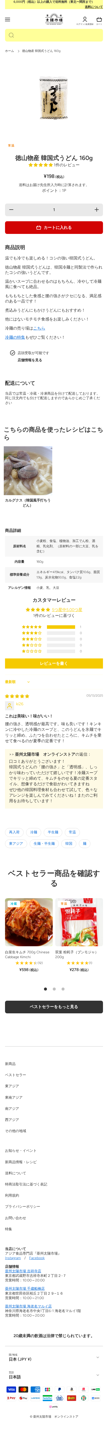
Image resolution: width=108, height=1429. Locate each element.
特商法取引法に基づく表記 (26, 1184)
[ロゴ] (54, 19)
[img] (17, 696)
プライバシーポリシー (22, 1206)
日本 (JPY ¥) (20, 1359)
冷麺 (33, 832)
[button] (99, 19)
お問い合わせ (15, 1218)
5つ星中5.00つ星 (67, 609)
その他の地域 (15, 1131)
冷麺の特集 (15, 337)
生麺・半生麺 (44, 843)
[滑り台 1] (45, 989)
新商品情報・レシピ (21, 1162)
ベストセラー (15, 1075)
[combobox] (54, 35)
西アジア (12, 1120)
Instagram (13, 1258)
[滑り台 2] (54, 989)
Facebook (37, 1258)
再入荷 (14, 832)
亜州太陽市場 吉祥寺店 (23, 1271)
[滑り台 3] (63, 989)
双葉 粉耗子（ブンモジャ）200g (76, 954)
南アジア (12, 1108)
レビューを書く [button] (54, 663)
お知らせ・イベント (21, 1151)
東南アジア (14, 1097)
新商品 (10, 1064)
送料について (94, 7)
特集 (8, 1229)
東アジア (16, 843)
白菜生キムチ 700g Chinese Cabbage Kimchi (27, 954)
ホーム (9, 51)
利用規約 (12, 1195)
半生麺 (53, 832)
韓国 (68, 843)
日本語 (15, 1377)
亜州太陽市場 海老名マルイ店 (28, 1306)
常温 (72, 832)
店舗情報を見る (30, 360)
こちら (39, 328)
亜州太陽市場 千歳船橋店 (25, 1288)
